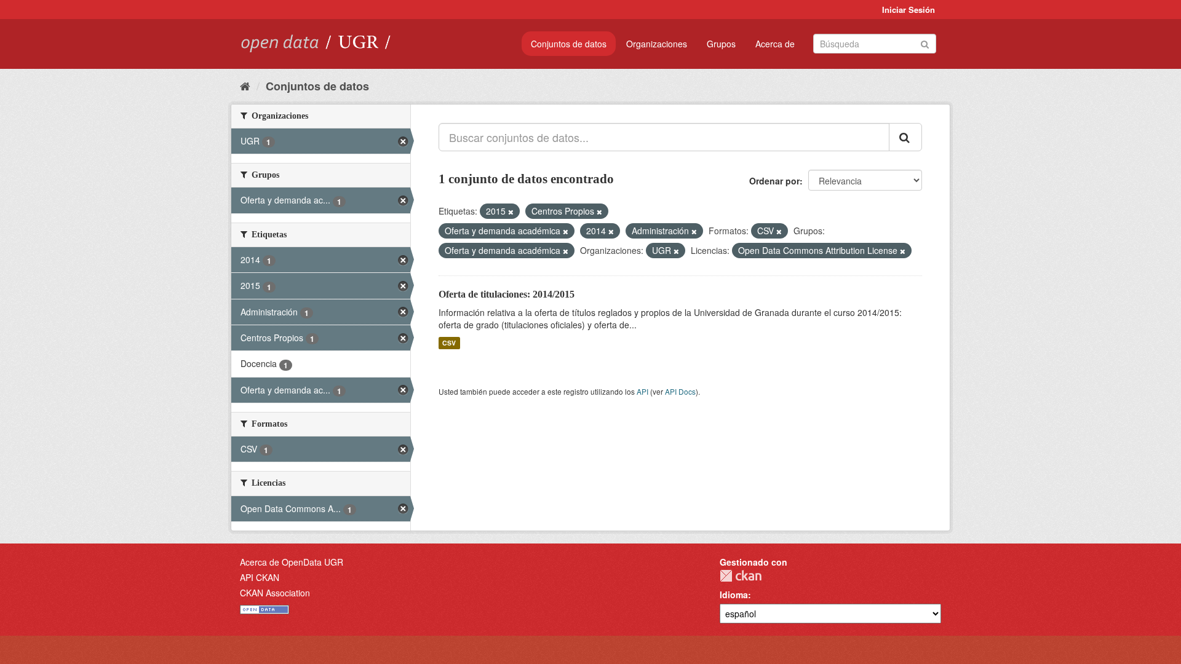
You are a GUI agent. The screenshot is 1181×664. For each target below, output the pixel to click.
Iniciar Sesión (908, 9)
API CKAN (259, 577)
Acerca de (775, 44)
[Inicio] (245, 85)
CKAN (740, 575)
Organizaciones (656, 44)
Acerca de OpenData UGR (291, 562)
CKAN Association (275, 593)
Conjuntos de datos (568, 44)
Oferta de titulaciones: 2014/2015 (507, 294)
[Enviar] (925, 43)
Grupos (721, 44)
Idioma (734, 594)
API (642, 391)
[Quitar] (511, 211)
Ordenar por (774, 181)
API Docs (680, 391)
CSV (449, 342)
